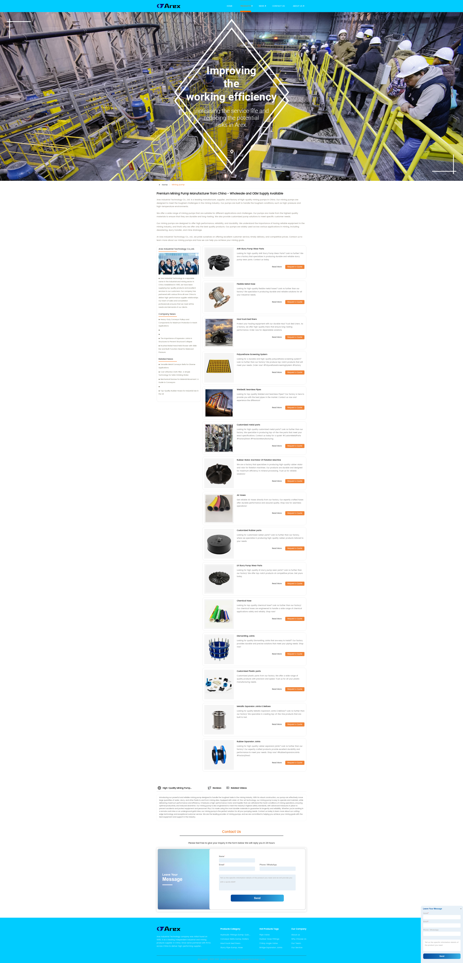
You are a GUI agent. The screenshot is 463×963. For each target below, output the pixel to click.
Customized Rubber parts (249, 530)
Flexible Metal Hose (246, 284)
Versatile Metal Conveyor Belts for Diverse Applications (177, 366)
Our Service (296, 947)
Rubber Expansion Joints (248, 741)
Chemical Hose (244, 600)
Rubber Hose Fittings (269, 939)
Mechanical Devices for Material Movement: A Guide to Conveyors (179, 381)
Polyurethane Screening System (252, 354)
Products (246, 6)
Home (229, 6)
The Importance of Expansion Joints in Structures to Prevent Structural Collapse (175, 340)
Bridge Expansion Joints (270, 947)
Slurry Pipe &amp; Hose (231, 947)
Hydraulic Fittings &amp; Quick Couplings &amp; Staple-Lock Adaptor (235, 934)
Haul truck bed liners (247, 319)
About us (297, 6)
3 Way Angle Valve (268, 943)
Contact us (278, 6)
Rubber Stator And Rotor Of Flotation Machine (259, 460)
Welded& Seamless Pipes (249, 389)
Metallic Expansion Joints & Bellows (254, 706)
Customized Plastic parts (249, 671)
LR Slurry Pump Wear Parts (249, 565)
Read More (277, 267)
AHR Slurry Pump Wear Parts (250, 248)
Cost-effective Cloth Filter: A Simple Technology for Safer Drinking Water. (174, 374)
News (261, 6)
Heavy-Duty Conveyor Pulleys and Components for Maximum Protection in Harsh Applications (178, 322)
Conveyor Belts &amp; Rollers (234, 939)
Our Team (296, 943)
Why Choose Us (298, 939)
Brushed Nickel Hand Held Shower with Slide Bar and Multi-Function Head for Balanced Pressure (178, 349)
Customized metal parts (248, 424)
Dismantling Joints (246, 636)
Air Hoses (241, 495)
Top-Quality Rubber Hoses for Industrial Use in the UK (179, 392)
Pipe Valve (264, 934)
